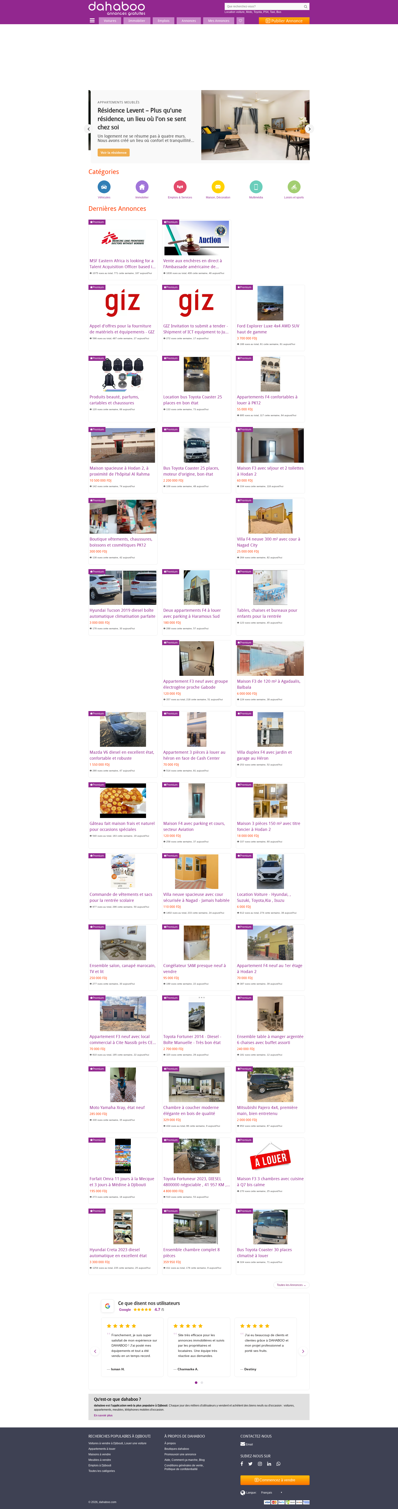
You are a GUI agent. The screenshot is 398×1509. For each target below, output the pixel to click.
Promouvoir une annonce (180, 1454)
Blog (202, 1460)
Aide (167, 1460)
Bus (278, 12)
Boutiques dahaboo (176, 1448)
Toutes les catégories (101, 1471)
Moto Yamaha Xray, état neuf (117, 1107)
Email (249, 1444)
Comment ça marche (185, 1460)
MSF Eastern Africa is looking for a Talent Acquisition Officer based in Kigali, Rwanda (122, 266)
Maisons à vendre (99, 1454)
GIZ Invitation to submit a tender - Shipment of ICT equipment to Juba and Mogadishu (196, 332)
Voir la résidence (111, 152)
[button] (196, 1382)
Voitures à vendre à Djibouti (105, 1443)
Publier (286, 21)
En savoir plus (103, 1415)
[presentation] (88, 128)
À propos (170, 1443)
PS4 (266, 12)
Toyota (258, 12)
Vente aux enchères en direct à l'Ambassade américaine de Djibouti (192, 266)
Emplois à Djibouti (99, 1465)
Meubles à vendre (99, 1460)
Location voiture (235, 12)
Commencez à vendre (276, 1480)
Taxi (272, 12)
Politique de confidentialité (181, 1469)
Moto (249, 12)
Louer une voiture (135, 1443)
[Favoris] (240, 20)
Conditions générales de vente (183, 1465)
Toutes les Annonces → (291, 1285)
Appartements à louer (101, 1448)
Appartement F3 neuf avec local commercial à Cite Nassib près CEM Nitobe (123, 1042)
